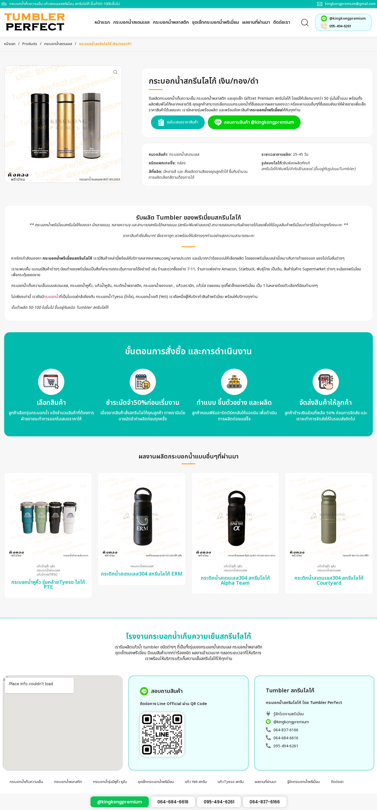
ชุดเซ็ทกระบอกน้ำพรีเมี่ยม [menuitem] (156, 782)
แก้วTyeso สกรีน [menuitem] (231, 782)
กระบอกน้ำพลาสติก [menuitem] (68, 782)
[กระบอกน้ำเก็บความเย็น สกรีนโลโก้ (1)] (63, 124)
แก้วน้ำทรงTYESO (47, 575)
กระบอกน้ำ (52, 297)
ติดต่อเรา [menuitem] (337, 782)
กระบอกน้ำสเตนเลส (58, 44)
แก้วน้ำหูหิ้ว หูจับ (46, 566)
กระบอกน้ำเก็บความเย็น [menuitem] (26, 782)
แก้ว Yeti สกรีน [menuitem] (196, 782)
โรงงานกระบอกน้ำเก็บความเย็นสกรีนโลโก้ (188, 636)
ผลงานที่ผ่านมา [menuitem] (265, 782)
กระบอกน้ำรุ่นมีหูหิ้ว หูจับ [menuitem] (110, 782)
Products (29, 44)
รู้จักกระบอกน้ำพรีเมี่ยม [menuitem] (303, 782)
